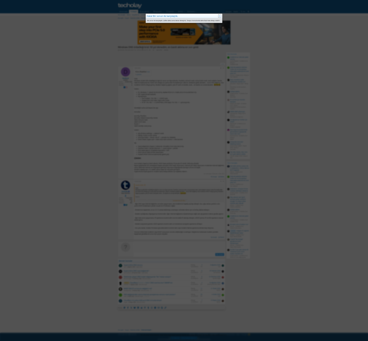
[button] (219, 16)
